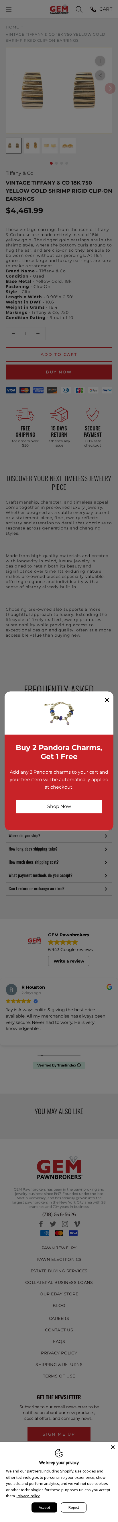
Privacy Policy (28, 1495)
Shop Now (59, 806)
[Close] (113, 1447)
